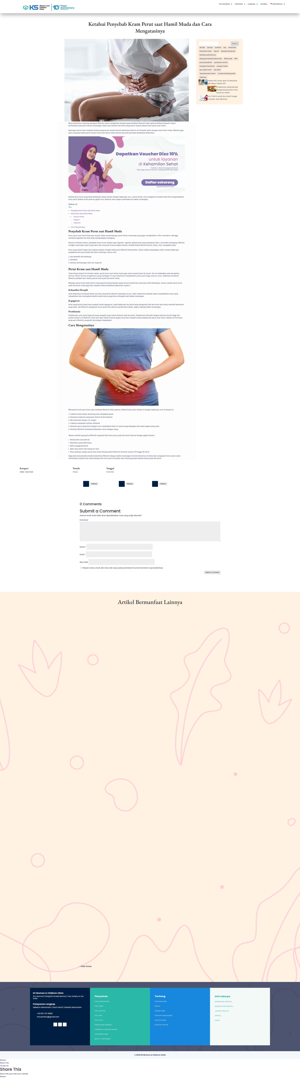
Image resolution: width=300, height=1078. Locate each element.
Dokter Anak (160, 1020)
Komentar (84, 520)
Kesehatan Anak (205, 51)
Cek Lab (210, 47)
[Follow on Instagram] (122, 484)
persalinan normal (220, 62)
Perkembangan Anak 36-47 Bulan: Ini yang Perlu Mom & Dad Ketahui (114, 705)
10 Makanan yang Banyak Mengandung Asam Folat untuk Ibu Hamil (227, 90)
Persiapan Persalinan (207, 66)
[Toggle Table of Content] (70, 208)
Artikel (22, 472)
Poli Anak (99, 1006)
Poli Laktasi (100, 1011)
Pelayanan (224, 4)
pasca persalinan (206, 62)
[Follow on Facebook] (86, 484)
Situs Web (84, 562)
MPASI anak (228, 59)
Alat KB (202, 47)
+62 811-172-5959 (45, 1013)
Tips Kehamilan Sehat (207, 73)
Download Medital (223, 1001)
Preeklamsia (77, 223)
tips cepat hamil (206, 70)
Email (82, 554)
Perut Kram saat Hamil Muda (81, 213)
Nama (83, 547)
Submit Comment (212, 572)
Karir (217, 1020)
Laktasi (216, 51)
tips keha (217, 70)
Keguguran (77, 220)
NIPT (236, 59)
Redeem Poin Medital (224, 1006)
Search (235, 43)
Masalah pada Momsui (208, 55)
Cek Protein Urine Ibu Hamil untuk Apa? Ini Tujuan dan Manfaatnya (114, 940)
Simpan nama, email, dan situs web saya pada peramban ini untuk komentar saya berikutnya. (122, 568)
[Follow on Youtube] (155, 484)
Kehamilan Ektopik (79, 217)
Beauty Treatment (103, 1039)
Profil (157, 1006)
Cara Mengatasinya (78, 227)
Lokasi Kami (160, 1011)
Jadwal (264, 4)
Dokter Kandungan (163, 1015)
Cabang (251, 4)
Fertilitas (99, 1020)
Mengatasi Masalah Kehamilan (211, 59)
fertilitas (218, 47)
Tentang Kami (161, 1001)
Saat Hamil (29, 472)
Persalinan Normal (103, 1025)
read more (88, 720)
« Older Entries (86, 966)
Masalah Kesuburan (228, 51)
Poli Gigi (98, 1015)
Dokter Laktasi (161, 1025)
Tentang (239, 4)
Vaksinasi (203, 77)
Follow (94, 484)
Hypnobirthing (101, 1034)
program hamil (222, 66)
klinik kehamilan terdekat (143, 456)
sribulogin (88, 710)
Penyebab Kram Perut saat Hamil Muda (85, 210)
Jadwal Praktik (222, 1011)
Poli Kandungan (102, 1001)
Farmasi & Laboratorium (106, 1029)
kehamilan (232, 47)
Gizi (224, 47)
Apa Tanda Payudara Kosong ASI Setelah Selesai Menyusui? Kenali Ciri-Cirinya (118, 823)
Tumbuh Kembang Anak (226, 73)
